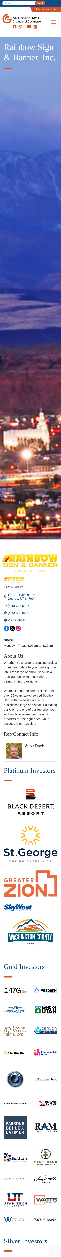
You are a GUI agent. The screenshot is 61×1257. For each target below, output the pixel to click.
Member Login (49, 9)
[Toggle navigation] (53, 21)
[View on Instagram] (18, 630)
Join (38, 9)
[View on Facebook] (6, 630)
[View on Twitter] (12, 630)
